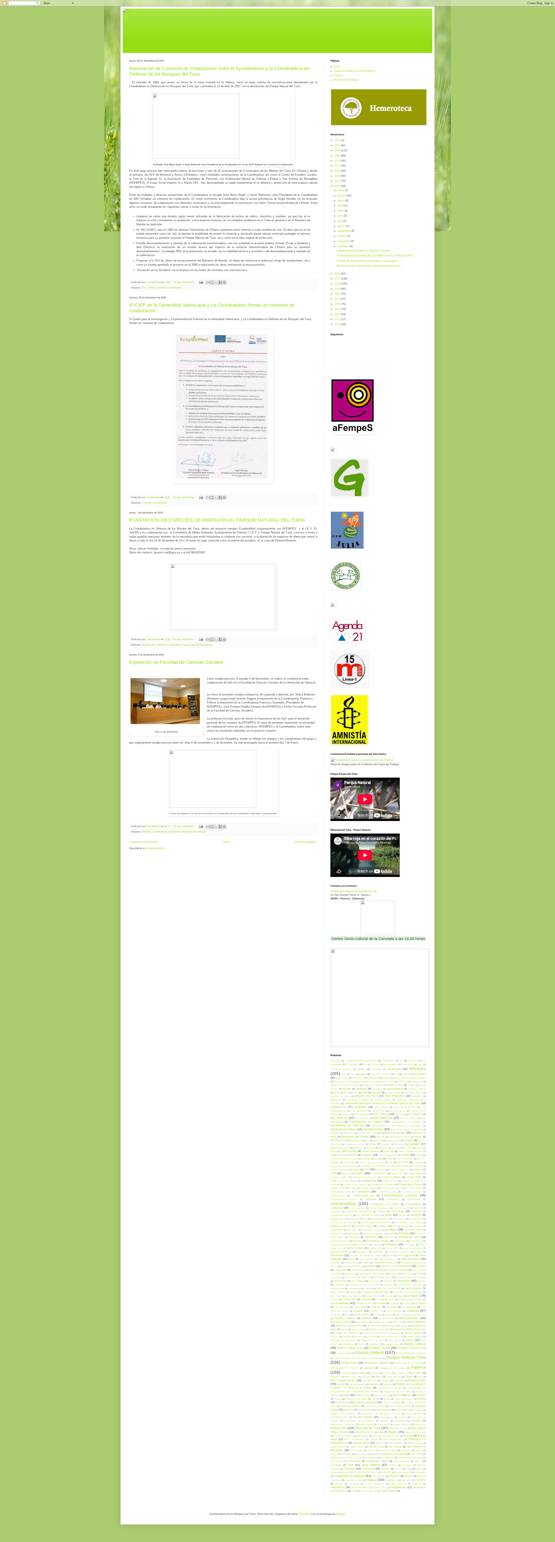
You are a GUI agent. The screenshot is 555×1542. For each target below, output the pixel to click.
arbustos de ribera (366, 1095)
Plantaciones (206, 644)
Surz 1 (418, 1461)
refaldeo (367, 1417)
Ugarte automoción (339, 1472)
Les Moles (391, 1307)
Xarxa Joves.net (368, 1491)
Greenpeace (358, 1270)
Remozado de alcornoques (359, 1420)
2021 (337, 298)
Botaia (373, 1144)
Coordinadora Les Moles (385, 1204)
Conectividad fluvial (340, 1191)
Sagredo (379, 1443)
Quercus (348, 1409)
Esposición (362, 1252)
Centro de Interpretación (343, 1166)
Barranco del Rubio (355, 1136)
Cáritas (419, 1155)
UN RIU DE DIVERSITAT (366, 1472)
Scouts (333, 1454)
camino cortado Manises (410, 1151)
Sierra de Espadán (396, 1454)
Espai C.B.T (392, 1248)
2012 (337, 170)
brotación (358, 1148)
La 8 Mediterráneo (385, 1299)
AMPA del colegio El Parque (344, 1085)
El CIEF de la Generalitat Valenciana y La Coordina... (368, 260)
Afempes (146, 644)
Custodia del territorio (341, 1215)
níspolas (347, 1336)
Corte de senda (357, 1208)
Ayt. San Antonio (408, 1118)
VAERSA (394, 1476)
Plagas (409, 1376)
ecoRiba (391, 1229)
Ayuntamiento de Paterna (366, 1121)
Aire (396, 1074)
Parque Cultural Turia (350, 1347)
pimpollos (366, 1376)
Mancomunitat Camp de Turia (411, 1314)
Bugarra (371, 1148)
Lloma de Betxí (362, 1314)
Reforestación (386, 1417)
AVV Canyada (361, 1114)
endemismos (416, 1241)
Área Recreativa (395, 1095)
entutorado (409, 1244)
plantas (340, 1384)
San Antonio (395, 1446)
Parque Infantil (344, 1353)
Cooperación (392, 1199)
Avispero (346, 1114)
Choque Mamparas (399, 1169)
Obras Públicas (415, 1336)
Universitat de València (193, 831)
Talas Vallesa (370, 1465)
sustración (335, 1465)
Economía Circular (371, 1230)
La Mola (381, 1303)
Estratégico (378, 1252)
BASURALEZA (338, 1140)
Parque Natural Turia (406, 1357)
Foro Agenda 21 (387, 1259)
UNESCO (387, 1472)
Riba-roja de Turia (367, 1428)
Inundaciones (337, 1288)
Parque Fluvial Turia (412, 1347)
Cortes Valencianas (379, 1208)
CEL (390, 1162)
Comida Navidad (368, 1188)
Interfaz (388, 1285)
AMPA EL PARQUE (373, 1085)
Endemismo (400, 1241)
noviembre (344, 241)
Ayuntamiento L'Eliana (343, 1129)
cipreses (346, 1173)
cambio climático (370, 1151)
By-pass (396, 1148)
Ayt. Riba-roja (383, 1118)
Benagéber (356, 1140)
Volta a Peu (380, 1487)
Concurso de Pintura (391, 1188)
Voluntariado (398, 1487)
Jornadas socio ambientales (408, 1292)
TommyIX (304, 1514)
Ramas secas (383, 1409)
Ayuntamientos (373, 1129)
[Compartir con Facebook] (220, 282)
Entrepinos (391, 1244)
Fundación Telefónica (351, 1266)
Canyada (366, 1154)
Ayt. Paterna (158, 644)
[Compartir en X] (216, 282)
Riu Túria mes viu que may (386, 1436)
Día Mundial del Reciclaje (343, 1222)
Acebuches (407, 1064)
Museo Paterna (413, 1333)
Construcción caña (412, 1191)
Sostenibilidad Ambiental (410, 1457)
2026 (337, 324)
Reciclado (418, 1410)
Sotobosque (354, 1461)
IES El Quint (340, 1281)
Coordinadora (174, 287)
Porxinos (421, 1395)
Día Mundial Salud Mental (408, 1222)
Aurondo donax (398, 1111)
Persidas (374, 1373)
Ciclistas (417, 1169)
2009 (337, 155)
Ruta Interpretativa (393, 1439)
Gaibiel (370, 1266)
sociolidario (371, 1457)
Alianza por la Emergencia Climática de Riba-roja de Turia (363, 1081)
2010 (337, 160)
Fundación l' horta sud (385, 1262)
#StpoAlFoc (388, 1061)
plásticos (388, 1384)
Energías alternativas (341, 1244)
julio (340, 220)
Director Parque (364, 1226)
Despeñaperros (338, 1219)
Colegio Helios (414, 1177)
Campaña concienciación (343, 1155)
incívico (422, 1281)
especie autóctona (412, 1248)
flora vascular (366, 1259)
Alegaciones (342, 1078)
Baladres (334, 1133)
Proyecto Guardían (365, 1402)
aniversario (377, 1089)
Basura (418, 1136)
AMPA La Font (395, 1085)
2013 (337, 175)
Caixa (333, 1151)
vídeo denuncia (398, 1484)
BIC (367, 1140)
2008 (337, 150)
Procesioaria (342, 1402)
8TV (365, 1064)
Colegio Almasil (415, 1173)
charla (356, 1169)
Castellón (366, 1159)
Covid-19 (417, 1208)
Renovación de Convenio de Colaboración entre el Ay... (369, 265)
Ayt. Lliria (399, 1114)
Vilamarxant (337, 1487)
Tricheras (349, 1468)
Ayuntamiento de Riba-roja (347, 1125)
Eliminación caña (409, 1237)
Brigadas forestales (340, 1148)
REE (355, 1417)
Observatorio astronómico (343, 1340)
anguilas (347, 1088)
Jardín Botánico (413, 1288)
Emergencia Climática (378, 1240)
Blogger (340, 1514)
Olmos (410, 1340)
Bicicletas (378, 1140)
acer (420, 1064)
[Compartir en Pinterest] (224, 282)
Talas (350, 1465)
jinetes (353, 1292)
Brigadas (414, 1144)
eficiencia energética (373, 1233)
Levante (358, 1310)
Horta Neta (335, 1277)
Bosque (408, 1140)
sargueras (406, 1450)
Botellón (400, 1144)
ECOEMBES (336, 1230)
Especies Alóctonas (340, 1251)
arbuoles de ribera (340, 1096)
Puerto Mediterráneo (400, 1406)
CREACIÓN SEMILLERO (359, 1211)
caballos (408, 1148)
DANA (388, 1215)
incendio (388, 1281)
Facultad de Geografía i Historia (366, 1255)
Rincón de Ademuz (343, 1436)
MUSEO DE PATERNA (346, 1333)
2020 (337, 293)
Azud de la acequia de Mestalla (406, 1129)
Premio (337, 1399)
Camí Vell (388, 1151)
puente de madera (350, 1406)
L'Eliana (413, 1295)
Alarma (406, 1074)
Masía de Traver (340, 1321)
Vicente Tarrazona (374, 1484)
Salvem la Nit (376, 1446)
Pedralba (361, 1373)
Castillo (378, 1158)
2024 (337, 314)
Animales (361, 1088)
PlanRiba (384, 1380)
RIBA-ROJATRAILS (364, 1432)
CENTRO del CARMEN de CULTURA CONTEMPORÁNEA (391, 1166)
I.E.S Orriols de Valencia (357, 1277)
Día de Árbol (399, 1219)
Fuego (365, 1262)
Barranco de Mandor (393, 1132)
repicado (384, 1420)
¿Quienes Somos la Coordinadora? (354, 70)
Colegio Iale (369, 1180)
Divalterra (382, 1226)
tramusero (407, 1465)
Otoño (361, 1344)
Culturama (416, 1211)
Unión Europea (403, 1472)
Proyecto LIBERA (391, 1402)
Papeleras (375, 1344)
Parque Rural (349, 1362)
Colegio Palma (337, 1188)
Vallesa (371, 1479)
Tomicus (393, 1465)
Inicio (226, 842)
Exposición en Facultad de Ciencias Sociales (176, 662)
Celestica (418, 1162)
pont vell (397, 1395)
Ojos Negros (394, 1340)
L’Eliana (334, 1299)
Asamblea (417, 1096)
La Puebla (420, 1303)
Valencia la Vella (353, 1480)
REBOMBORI (402, 1410)
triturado (385, 1468)
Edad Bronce (337, 1233)
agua (353, 1074)
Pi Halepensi (402, 1373)
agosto (341, 225)
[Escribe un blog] (212, 282)
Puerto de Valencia (375, 1406)
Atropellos (360, 1107)
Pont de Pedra (382, 1395)
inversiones (354, 1288)
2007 (337, 145)
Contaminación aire (363, 1195)
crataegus (335, 1211)
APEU (337, 1092)
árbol (364, 1092)
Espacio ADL (375, 1248)
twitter (419, 1469)
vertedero (421, 1480)
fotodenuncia (351, 1262)
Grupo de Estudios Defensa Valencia (387, 1270)
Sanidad (371, 1450)
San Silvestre (356, 1450)
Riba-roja (340, 1428)
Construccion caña (387, 1191)
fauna (390, 1255)
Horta (419, 1273)
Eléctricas (370, 1237)
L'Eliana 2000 (349, 1299)
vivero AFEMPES (360, 1487)
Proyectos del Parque (346, 79)
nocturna (371, 1336)
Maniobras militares (345, 1318)
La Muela (394, 1303)
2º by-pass (352, 1064)
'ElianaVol (335, 1061)
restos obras (383, 1424)
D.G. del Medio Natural (368, 1215)
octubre (342, 236)
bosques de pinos (354, 1144)
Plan (420, 1376)
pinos (378, 1376)
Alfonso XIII (358, 1078)
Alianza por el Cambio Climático (410, 1078)
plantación (399, 1380)
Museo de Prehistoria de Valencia (382, 1333)
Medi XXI (397, 1322)
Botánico (386, 1144)
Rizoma (408, 1435)
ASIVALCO (335, 1100)
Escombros (357, 1248)
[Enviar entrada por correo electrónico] (201, 282)
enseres (376, 1244)
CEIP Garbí (349, 1162)
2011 (337, 165)
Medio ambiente (416, 1321)
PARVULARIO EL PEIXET (344, 1368)
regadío (402, 1417)
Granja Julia (340, 1270)
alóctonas (403, 1081)
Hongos (394, 1273)
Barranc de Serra (367, 1133)
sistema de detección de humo (346, 1457)
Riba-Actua (420, 1424)
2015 (337, 186)
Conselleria (363, 1191)
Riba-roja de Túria (398, 1428)
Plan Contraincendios (343, 1380)
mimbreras (391, 1326)
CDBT (389, 1159)
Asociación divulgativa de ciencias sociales (369, 1100)
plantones (374, 1384)
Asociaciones (338, 1107)
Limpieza (412, 1310)
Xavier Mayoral (388, 1491)
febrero (341, 195)
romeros (374, 1439)
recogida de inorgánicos (343, 1413)
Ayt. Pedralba (362, 1118)
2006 (337, 140)
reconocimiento (414, 1413)
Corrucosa (336, 1207)
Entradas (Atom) (155, 848)
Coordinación (413, 1199)
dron (394, 1226)
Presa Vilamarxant (404, 1399)
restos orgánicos (402, 1424)
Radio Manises (364, 1410)
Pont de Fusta (362, 1395)
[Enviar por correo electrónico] (208, 282)
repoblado (400, 1420)
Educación (353, 1233)
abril (340, 205)
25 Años (412, 1061)
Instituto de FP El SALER (364, 1285)
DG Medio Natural (380, 1219)
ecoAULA (417, 1226)
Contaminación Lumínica (343, 1199)
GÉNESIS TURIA (389, 1266)
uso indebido (378, 1476)
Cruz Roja (397, 1211)
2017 (337, 278)
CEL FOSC (403, 1162)
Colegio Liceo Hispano (355, 1184)
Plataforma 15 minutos (390, 1388)
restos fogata (366, 1424)
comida (352, 1188)
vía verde (354, 1484)
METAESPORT (374, 1326)
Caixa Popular (348, 1151)
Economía (353, 1230)
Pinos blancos (393, 1376)
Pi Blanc (387, 1373)
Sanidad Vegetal (388, 1450)
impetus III (374, 1281)
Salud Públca (357, 1447)
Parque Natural (190, 644)
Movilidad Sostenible (379, 1329)
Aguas (363, 1074)
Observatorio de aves (372, 1340)
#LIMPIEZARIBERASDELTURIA (361, 1061)
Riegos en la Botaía (415, 1432)
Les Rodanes (409, 1307)
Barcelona (349, 1133)
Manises (366, 1318)
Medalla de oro (380, 1322)
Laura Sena (360, 1307)
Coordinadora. (159, 831)
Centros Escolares (339, 1169)
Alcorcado (420, 1074)
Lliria (347, 1314)
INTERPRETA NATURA (409, 1285)
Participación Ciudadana (377, 1363)
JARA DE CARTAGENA (389, 1288)
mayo (340, 210)
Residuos (416, 1420)
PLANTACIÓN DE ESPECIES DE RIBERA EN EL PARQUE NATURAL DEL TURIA (217, 520)
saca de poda (361, 1442)
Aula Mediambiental (404, 1107)
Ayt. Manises (415, 1114)
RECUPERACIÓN (339, 1417)
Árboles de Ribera (414, 1092)
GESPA (406, 1266)
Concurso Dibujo (414, 1188)
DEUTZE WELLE (358, 1219)
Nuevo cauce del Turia (391, 1336)
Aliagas (386, 1078)
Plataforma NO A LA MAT (397, 1391)
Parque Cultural (415, 1344)
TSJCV (398, 1469)
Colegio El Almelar (391, 1177)
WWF (353, 1491)
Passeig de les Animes (392, 1368)
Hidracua (350, 1273)
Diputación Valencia (340, 1226)
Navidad (334, 1336)
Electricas (354, 1237)
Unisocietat (420, 1472)
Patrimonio (346, 1373)
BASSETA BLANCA (400, 1137)
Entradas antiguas (305, 842)
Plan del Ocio (369, 1380)
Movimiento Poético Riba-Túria (410, 1329)
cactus (419, 1148)
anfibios (412, 1085)
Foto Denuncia (411, 1259)
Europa (418, 1252)
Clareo (359, 1173)
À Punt (375, 1064)
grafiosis (421, 1266)
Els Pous (357, 1240)
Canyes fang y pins (388, 1155)
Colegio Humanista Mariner (344, 1181)
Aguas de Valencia (380, 1074)
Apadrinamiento (395, 1088)
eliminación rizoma (339, 1241)
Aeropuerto (394, 1069)
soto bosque (336, 1461)
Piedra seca (351, 1376)
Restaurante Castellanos (342, 1424)
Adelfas (361, 1069)
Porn (409, 1395)
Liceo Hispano (394, 1311)
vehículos (406, 1480)
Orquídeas (348, 1344)
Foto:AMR (335, 1262)
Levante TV (376, 1311)
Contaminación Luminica (400, 1195)
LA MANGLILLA (364, 1303)
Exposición (174, 831)
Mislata (344, 1329)
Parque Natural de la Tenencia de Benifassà (357, 1358)
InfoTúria (339, 1285)
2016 (337, 273)
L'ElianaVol (366, 1299)
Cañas (406, 1154)
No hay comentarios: (184, 282)
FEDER (401, 1255)
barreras (381, 1137)
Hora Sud (407, 1273)
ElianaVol (388, 1237)
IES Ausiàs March (383, 1277)
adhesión (376, 1069)
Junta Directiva (354, 1296)
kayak (400, 1296)
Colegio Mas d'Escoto (410, 1184)
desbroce (416, 1215)
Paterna (418, 1367)
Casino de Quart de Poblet (343, 1159)
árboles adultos (393, 1092)
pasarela (369, 1368)
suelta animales (401, 1461)
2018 (337, 283)
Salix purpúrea (415, 1443)
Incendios (403, 1280)
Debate (402, 1215)
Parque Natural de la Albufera (411, 1353)
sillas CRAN (417, 1454)
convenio (161, 287)
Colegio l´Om (397, 1173)
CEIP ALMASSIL (405, 1159)
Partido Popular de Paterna (408, 1363)
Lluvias (377, 1314)
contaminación (337, 1195)
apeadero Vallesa (417, 1089)
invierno (368, 1288)
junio (340, 215)
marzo (341, 200)
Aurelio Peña (378, 1111)
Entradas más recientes (144, 842)
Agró (343, 1074)
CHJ (366, 1169)
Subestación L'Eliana (377, 1461)
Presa (387, 1399)
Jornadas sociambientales (375, 1292)
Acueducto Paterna (340, 1069)
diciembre (343, 246)
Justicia (389, 1296)
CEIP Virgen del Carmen (371, 1162)
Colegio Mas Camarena (383, 1184)
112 (401, 1060)
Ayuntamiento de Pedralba (406, 1122)
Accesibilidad (390, 1064)
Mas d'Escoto (409, 1318)
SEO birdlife (362, 1454)
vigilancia (417, 1484)
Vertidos (339, 1484)
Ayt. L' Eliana (148, 287)
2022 (337, 304)
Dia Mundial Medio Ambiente (376, 1222)
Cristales (381, 1211)
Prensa (338, 75)
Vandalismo (391, 1480)
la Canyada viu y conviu (410, 1299)
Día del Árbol (416, 1219)
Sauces (419, 1450)
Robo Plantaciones (354, 1439)
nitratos (359, 1336)
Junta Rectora (373, 1296)
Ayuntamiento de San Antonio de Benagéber (397, 1125)
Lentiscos (376, 1307)
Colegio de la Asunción (365, 1177)
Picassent (335, 1376)
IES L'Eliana (358, 1281)
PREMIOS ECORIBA (356, 1399)
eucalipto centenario (399, 1252)
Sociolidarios (387, 1457)
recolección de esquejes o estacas (381, 1413)
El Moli (391, 1233)
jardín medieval (338, 1292)
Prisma (422, 1398)
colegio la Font (390, 1181)
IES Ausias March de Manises (411, 1277)
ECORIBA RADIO (413, 1230)
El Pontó (404, 1233)
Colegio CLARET (339, 1177)
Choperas (380, 1169)
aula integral (381, 1107)
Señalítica (346, 1454)
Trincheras (368, 1468)
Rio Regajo (362, 1436)
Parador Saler (392, 1344)
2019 (337, 288)
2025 (337, 319)
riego (381, 1432)
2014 (337, 180)
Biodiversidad (393, 1140)
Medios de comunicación (349, 1325)
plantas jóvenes (357, 1384)
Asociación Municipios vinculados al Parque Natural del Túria (382, 1103)
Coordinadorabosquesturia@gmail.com (353, 891)
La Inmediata (339, 1303)
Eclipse (404, 1226)
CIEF (333, 1173)
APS (346, 1092)
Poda (346, 1395)
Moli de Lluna (358, 1329)
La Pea (407, 1303)
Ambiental (417, 1081)
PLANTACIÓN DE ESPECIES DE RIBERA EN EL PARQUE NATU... (376, 255)
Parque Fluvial (380, 1347)
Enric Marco (362, 1244)
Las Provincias (341, 1307)
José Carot (336, 1296)
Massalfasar (362, 1322)
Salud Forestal (337, 1447)
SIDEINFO (377, 1454)
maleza (388, 1314)
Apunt (355, 1092)
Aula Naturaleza (359, 1111)
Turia (408, 1468)
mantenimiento (386, 1318)
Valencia (408, 1476)
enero (341, 190)
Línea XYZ (335, 1314)
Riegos (393, 1432)
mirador (404, 1326)
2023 (337, 309)
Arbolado (376, 1092)
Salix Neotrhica (395, 1443)
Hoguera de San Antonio (372, 1273)
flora (351, 1259)
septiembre (344, 230)
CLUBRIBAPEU (379, 1173)
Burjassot (383, 1148)
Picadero (417, 1373)
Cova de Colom (401, 1208)
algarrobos (373, 1078)
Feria (411, 1255)
